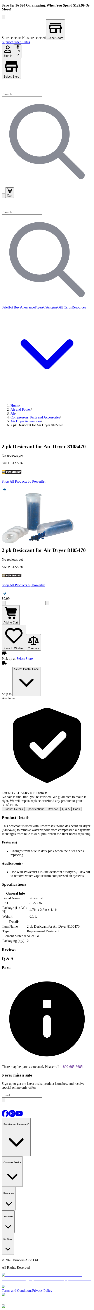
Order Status (21, 42)
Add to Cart (10, 622)
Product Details (13, 809)
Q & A (66, 809)
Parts (76, 809)
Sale (5, 307)
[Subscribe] (3, 1100)
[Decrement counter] (3, 603)
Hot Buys (14, 307)
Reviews (53, 809)
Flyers (39, 307)
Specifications (35, 809)
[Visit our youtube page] (19, 1116)
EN (18, 51)
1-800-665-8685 (71, 1066)
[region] (47, 29)
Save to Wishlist (13, 648)
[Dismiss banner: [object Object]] (3, 17)
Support (7, 42)
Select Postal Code (26, 669)
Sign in (7, 55)
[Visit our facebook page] (5, 1116)
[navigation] (47, 42)
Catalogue (50, 307)
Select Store (11, 76)
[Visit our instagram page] (12, 1116)
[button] (47, 204)
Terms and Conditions (17, 1290)
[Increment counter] (47, 603)
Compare (33, 648)
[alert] (47, 753)
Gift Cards (64, 307)
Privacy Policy (42, 1290)
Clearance (28, 307)
